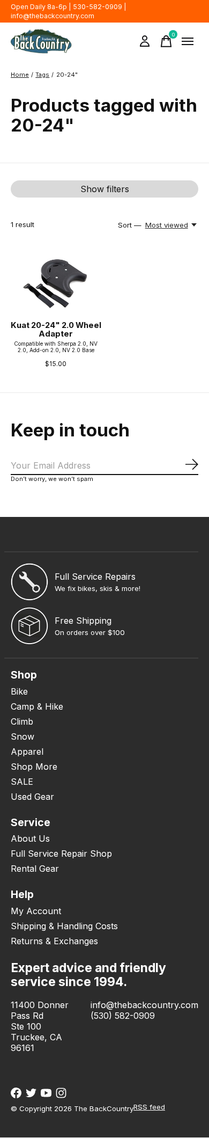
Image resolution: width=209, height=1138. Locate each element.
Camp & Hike (37, 706)
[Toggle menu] (187, 41)
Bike (19, 691)
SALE (22, 781)
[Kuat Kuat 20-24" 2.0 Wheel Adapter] (56, 281)
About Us (30, 838)
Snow (22, 736)
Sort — (129, 225)
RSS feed (149, 1107)
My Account (36, 911)
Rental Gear (35, 868)
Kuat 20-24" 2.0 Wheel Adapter (56, 329)
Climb (22, 721)
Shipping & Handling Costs (64, 926)
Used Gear (32, 796)
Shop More (34, 766)
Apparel (27, 751)
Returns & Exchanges (54, 941)
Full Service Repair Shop (61, 853)
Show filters (104, 189)
